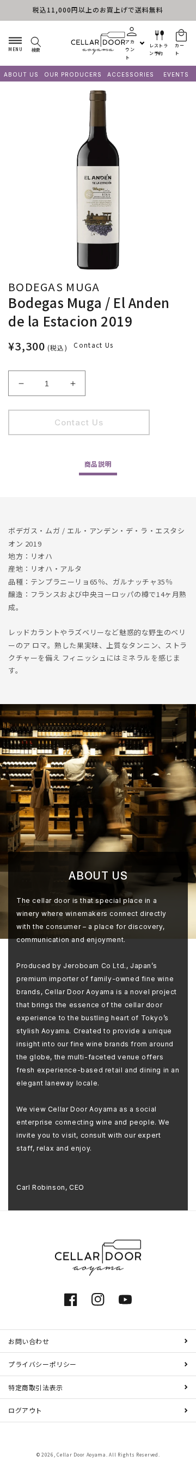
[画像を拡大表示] (98, 179)
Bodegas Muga (54, 286)
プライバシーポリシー (42, 1364)
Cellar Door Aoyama (81, 1454)
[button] (15, 43)
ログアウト (25, 1410)
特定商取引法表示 (35, 1387)
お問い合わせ (29, 1341)
